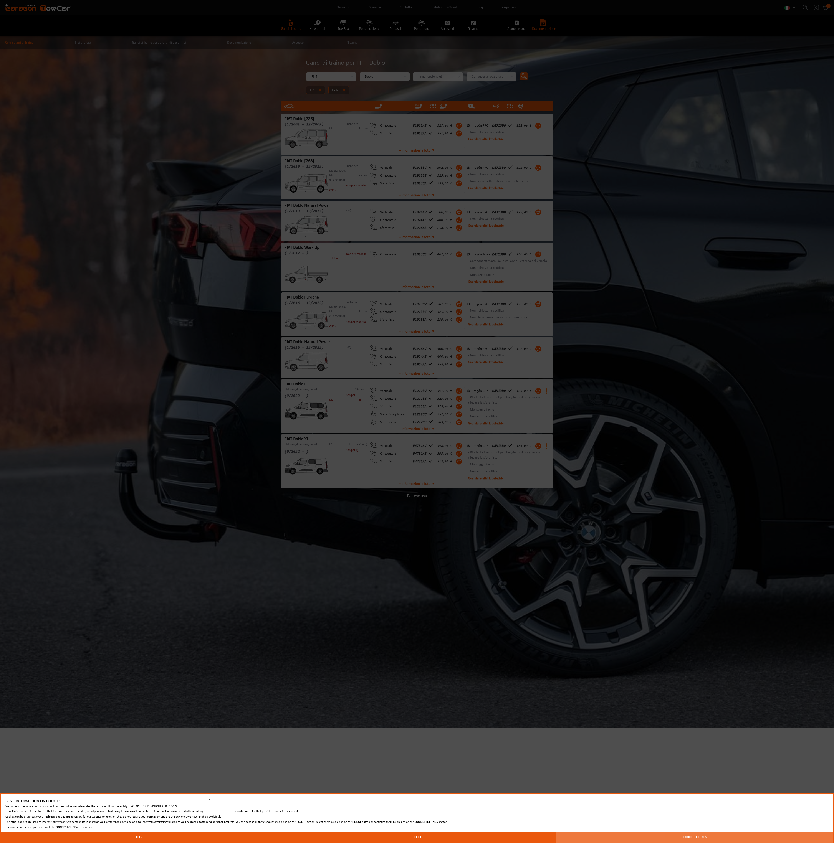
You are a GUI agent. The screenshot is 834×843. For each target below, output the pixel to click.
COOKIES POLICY (66, 827)
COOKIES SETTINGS (695, 837)
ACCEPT (139, 837)
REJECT (417, 837)
